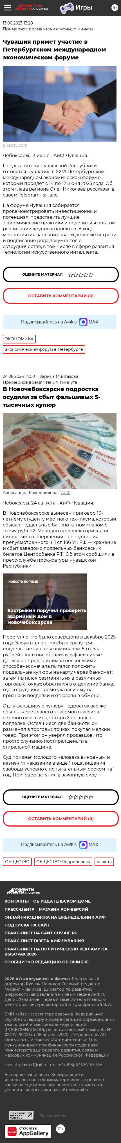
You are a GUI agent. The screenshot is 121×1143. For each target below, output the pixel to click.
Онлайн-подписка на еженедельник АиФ (55, 917)
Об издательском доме (62, 901)
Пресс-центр (19, 909)
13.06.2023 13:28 (18, 23)
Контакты (17, 901)
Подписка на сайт (27, 925)
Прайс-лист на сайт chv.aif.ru (41, 933)
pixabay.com (15, 145)
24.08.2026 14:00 (19, 376)
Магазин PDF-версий (63, 909)
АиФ (65, 492)
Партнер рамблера (53, 1115)
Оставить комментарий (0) (61, 295)
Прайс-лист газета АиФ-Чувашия (44, 940)
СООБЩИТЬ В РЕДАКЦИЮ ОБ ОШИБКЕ (47, 962)
